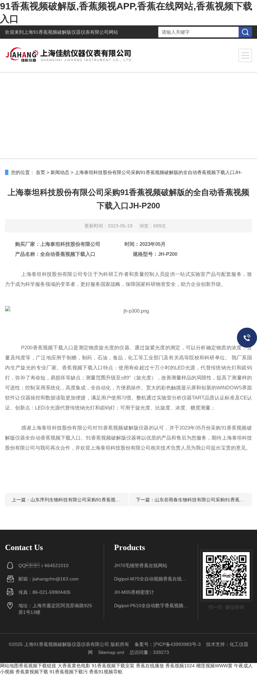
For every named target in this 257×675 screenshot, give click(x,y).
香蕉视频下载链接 (37, 665)
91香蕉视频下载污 (69, 671)
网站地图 (9, 665)
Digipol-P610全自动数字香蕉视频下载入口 (151, 605)
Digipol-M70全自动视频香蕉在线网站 (151, 578)
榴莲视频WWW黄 (214, 665)
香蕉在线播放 (150, 665)
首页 (40, 172)
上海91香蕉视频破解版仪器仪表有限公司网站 (71, 32)
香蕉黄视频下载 (31, 671)
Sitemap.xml (111, 652)
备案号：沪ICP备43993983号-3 (168, 644)
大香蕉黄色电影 (74, 665)
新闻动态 (60, 172)
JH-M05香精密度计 (134, 592)
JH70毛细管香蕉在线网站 (140, 565)
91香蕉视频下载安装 (113, 665)
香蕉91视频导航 (105, 671)
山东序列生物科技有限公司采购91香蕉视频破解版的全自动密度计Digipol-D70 (111, 499)
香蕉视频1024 (180, 665)
